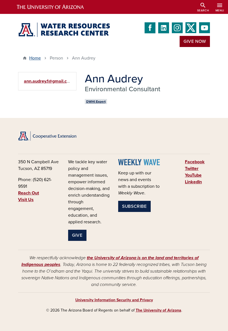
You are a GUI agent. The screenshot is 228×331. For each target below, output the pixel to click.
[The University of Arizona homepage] (55, 7)
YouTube (193, 175)
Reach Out (28, 193)
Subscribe (134, 206)
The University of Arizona (158, 310)
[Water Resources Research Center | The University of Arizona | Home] (64, 30)
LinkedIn (193, 182)
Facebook (195, 162)
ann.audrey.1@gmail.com (48, 81)
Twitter (192, 168)
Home (35, 58)
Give (77, 235)
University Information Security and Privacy (114, 300)
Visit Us (26, 199)
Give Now (195, 41)
